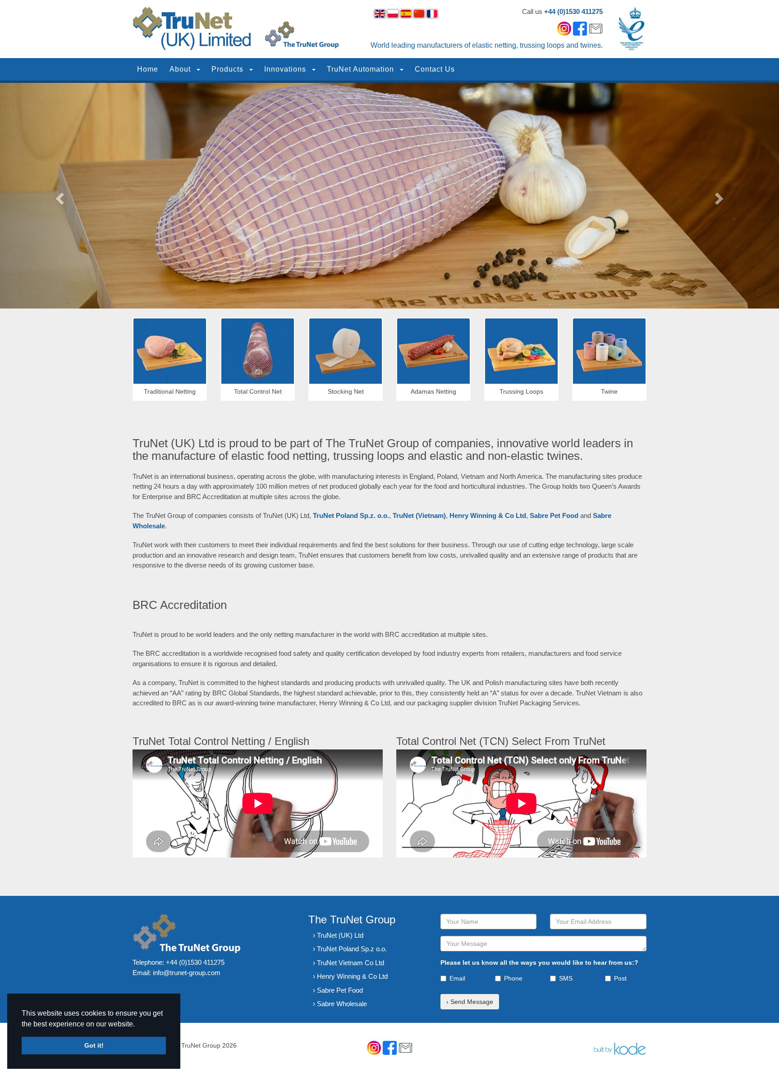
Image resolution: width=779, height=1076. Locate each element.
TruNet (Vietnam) (419, 515)
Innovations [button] (286, 69)
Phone (513, 978)
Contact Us (435, 69)
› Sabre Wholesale (340, 1004)
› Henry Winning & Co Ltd (350, 976)
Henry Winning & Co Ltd (487, 515)
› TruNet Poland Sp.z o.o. (350, 949)
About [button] (181, 69)
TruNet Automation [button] (361, 69)
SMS (566, 978)
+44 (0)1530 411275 (573, 11)
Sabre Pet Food (554, 515)
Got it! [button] (94, 1045)
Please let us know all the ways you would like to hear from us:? (539, 962)
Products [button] (228, 69)
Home (147, 69)
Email (457, 978)
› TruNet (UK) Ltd (338, 935)
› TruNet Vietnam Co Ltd (348, 963)
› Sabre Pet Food (338, 990)
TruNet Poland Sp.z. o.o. (351, 515)
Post (620, 978)
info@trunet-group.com (186, 972)
